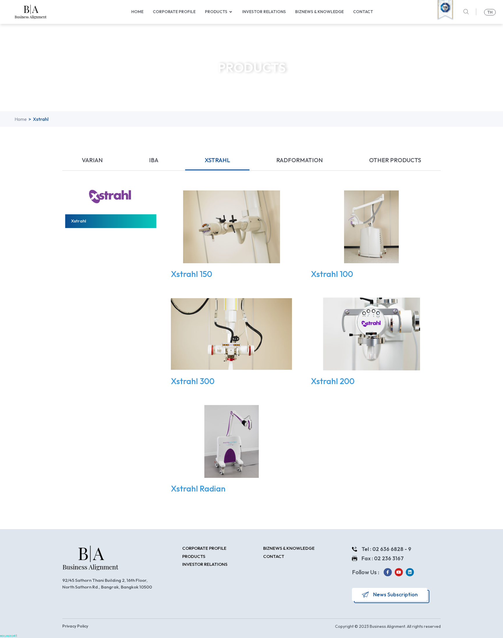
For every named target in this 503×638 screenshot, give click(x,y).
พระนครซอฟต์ (8, 636)
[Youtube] (399, 572)
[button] (231, 12)
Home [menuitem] (137, 11)
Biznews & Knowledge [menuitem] (319, 11)
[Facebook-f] (388, 572)
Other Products (395, 160)
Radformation (299, 160)
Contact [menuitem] (363, 11)
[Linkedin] (410, 572)
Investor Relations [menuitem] (264, 11)
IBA (153, 160)
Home (21, 119)
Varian (92, 160)
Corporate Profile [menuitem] (174, 11)
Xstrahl (217, 160)
